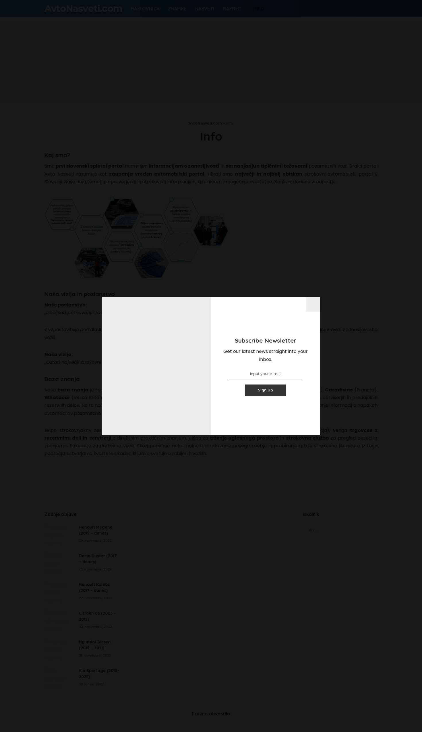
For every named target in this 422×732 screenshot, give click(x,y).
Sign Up (265, 390)
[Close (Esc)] (313, 304)
